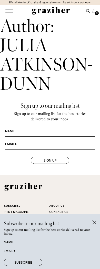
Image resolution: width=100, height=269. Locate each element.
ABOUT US (57, 205)
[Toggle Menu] (9, 11)
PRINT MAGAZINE (16, 212)
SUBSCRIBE (12, 205)
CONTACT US (58, 212)
